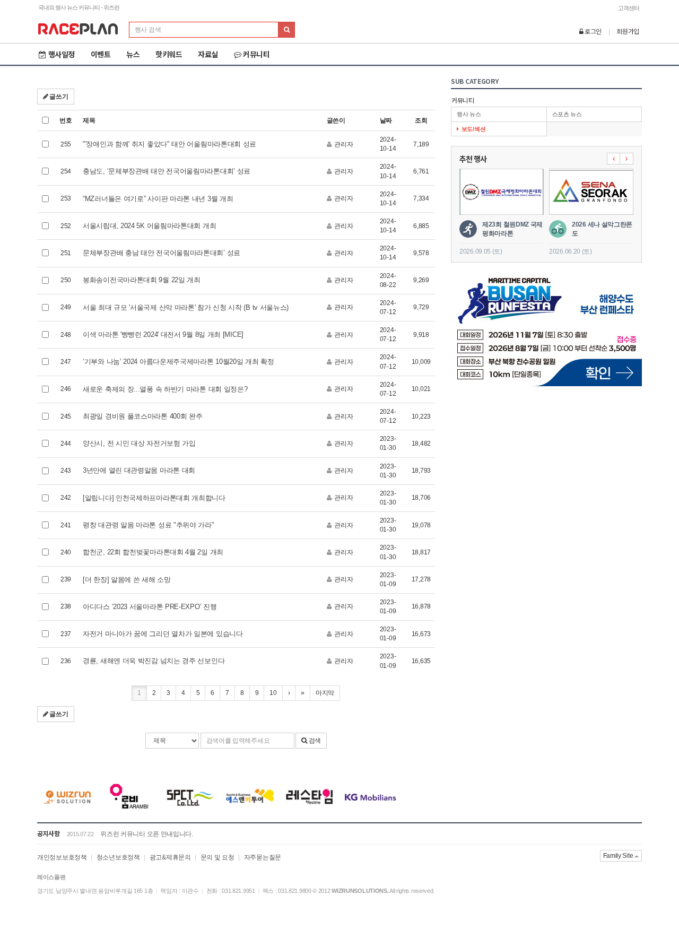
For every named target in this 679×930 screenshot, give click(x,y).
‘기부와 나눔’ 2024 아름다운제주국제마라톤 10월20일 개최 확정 (178, 362)
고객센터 (628, 8)
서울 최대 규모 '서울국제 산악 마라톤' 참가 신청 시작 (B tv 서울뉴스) (186, 307)
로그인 (592, 31)
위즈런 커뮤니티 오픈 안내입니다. (146, 834)
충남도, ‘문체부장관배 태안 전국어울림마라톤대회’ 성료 (166, 171)
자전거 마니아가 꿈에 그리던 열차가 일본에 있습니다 (163, 634)
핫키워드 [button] (168, 54)
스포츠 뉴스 (567, 114)
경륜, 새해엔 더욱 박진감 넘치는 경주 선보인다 (153, 661)
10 (272, 693)
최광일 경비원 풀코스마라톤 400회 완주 (142, 416)
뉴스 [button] (133, 54)
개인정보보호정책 (62, 857)
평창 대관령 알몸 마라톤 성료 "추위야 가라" (148, 525)
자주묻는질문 (262, 857)
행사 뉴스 (469, 114)
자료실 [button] (208, 54)
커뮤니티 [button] (256, 54)
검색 (314, 740)
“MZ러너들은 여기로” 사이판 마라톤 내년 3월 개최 (158, 199)
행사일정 (61, 54)
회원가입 (627, 31)
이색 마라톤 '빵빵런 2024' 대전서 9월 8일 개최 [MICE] (163, 334)
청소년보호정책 (118, 857)
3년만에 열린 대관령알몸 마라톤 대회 (139, 470)
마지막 (325, 693)
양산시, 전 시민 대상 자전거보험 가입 (139, 443)
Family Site (618, 855)
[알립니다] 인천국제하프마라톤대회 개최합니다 (154, 498)
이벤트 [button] (101, 54)
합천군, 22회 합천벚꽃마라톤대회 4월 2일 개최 (153, 552)
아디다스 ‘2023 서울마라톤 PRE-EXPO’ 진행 (149, 607)
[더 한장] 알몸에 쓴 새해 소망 (127, 580)
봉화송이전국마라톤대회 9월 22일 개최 (142, 280)
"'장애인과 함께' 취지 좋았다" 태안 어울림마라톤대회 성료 (169, 144)
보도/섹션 (474, 129)
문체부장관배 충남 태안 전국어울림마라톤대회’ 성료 (161, 253)
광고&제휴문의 (170, 857)
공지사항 (48, 833)
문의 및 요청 (217, 857)
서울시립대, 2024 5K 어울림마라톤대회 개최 (149, 226)
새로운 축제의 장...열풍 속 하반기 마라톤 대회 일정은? (165, 389)
